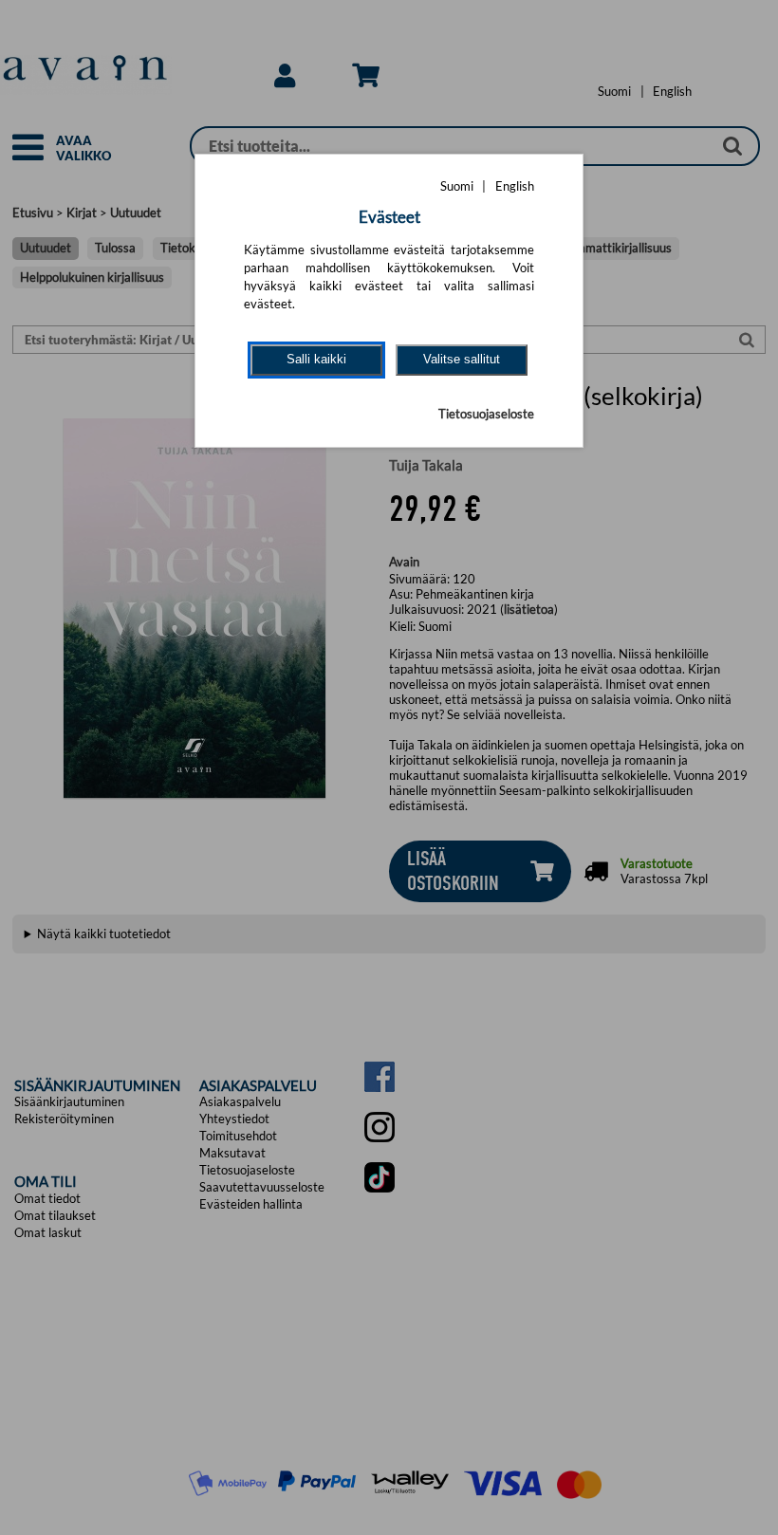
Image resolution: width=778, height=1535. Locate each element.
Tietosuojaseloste (486, 413)
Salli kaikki (316, 359)
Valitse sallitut (461, 359)
